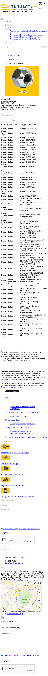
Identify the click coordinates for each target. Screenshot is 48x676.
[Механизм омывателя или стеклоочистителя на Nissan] (26, 433)
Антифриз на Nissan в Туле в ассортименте (17, 497)
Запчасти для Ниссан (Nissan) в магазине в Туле (28, 35)
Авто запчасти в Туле (15, 614)
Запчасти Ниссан (11, 59)
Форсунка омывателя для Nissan (13, 486)
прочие (19, 387)
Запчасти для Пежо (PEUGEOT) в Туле (25, 37)
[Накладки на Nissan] (18, 416)
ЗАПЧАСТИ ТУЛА (12, 55)
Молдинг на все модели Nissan (17, 428)
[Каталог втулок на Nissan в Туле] (5, 471)
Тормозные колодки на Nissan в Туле (15, 453)
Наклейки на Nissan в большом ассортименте (22, 412)
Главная (8, 25)
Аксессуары (10, 41)
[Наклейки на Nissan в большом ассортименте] (26, 409)
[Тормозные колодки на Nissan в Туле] (5, 449)
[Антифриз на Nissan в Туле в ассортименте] (5, 493)
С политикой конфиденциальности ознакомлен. (21, 529)
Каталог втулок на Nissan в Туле (13, 475)
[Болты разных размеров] (5, 460)
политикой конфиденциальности (17, 655)
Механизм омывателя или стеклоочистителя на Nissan (26, 437)
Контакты (9, 43)
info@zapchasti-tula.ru (14, 563)
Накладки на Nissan (12, 420)
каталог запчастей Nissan (14, 571)
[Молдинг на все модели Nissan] (22, 424)
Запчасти (9, 29)
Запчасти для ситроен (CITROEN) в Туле (25, 39)
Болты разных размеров (10, 464)
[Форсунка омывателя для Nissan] (5, 482)
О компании (10, 27)
